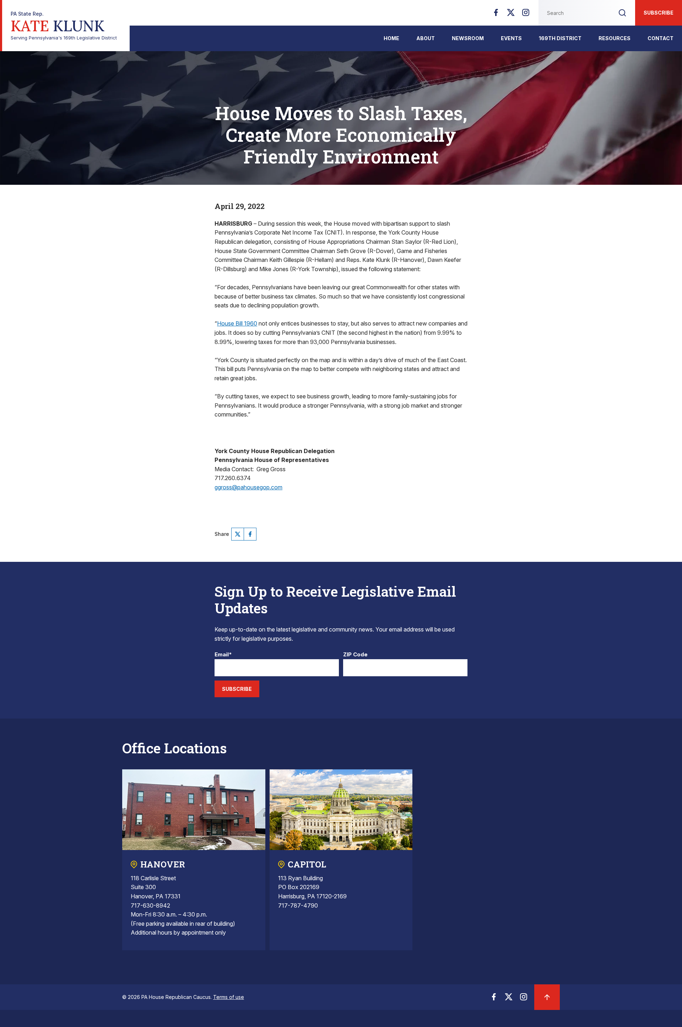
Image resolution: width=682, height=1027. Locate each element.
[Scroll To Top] (547, 997)
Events (511, 38)
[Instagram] (525, 14)
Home (391, 38)
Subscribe (658, 13)
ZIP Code (355, 655)
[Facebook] (496, 14)
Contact (660, 38)
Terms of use (228, 997)
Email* (223, 655)
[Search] (622, 13)
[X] (511, 14)
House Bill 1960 (237, 323)
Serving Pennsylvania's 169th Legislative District (64, 25)
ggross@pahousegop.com (248, 487)
